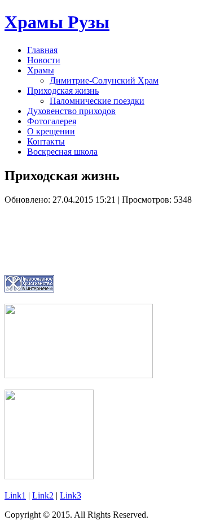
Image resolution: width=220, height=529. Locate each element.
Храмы (40, 70)
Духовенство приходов (71, 111)
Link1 (15, 495)
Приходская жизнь (63, 90)
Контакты (46, 141)
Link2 (43, 495)
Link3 (70, 495)
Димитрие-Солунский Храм (104, 80)
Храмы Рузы (57, 22)
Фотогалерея (51, 121)
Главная (42, 50)
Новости (43, 60)
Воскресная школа (62, 151)
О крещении (51, 131)
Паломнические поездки (97, 101)
